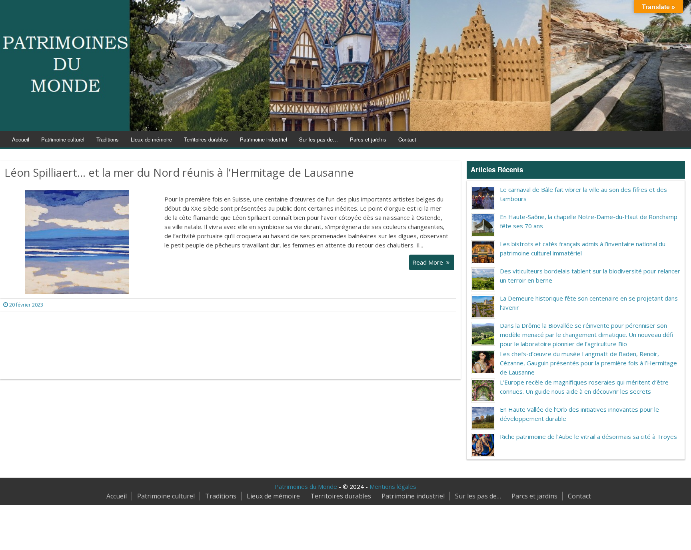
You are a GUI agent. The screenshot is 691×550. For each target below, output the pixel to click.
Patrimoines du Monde (306, 486)
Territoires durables (206, 139)
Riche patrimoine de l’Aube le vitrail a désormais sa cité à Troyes (588, 436)
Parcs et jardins (368, 139)
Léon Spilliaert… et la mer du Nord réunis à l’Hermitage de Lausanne (179, 172)
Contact (407, 139)
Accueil (20, 139)
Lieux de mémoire (151, 139)
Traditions (107, 139)
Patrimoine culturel (62, 139)
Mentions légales (392, 486)
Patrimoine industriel (263, 139)
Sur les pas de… (318, 139)
